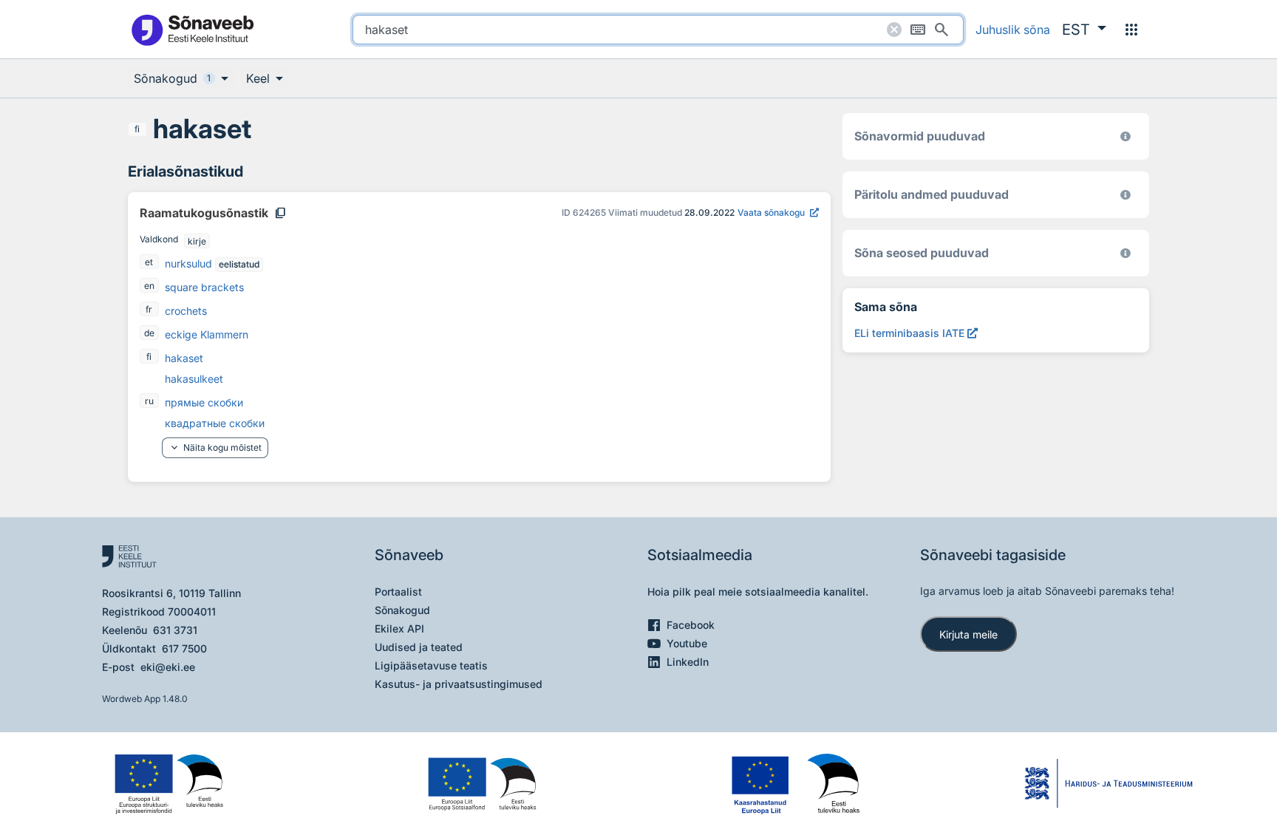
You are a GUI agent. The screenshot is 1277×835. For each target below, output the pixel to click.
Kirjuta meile (968, 634)
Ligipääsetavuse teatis (431, 665)
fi (137, 128)
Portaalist (398, 591)
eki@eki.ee (167, 667)
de (149, 332)
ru (149, 400)
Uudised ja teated (419, 647)
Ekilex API (399, 628)
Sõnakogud (402, 610)
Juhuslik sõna (1012, 29)
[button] (1084, 29)
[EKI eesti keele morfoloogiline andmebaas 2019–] (1125, 136)
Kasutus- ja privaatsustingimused (458, 684)
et (149, 261)
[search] (658, 29)
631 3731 (175, 630)
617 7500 (184, 648)
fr (149, 309)
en (149, 285)
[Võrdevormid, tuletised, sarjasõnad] (1125, 253)
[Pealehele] (192, 29)
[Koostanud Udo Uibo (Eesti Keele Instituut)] (1125, 194)
